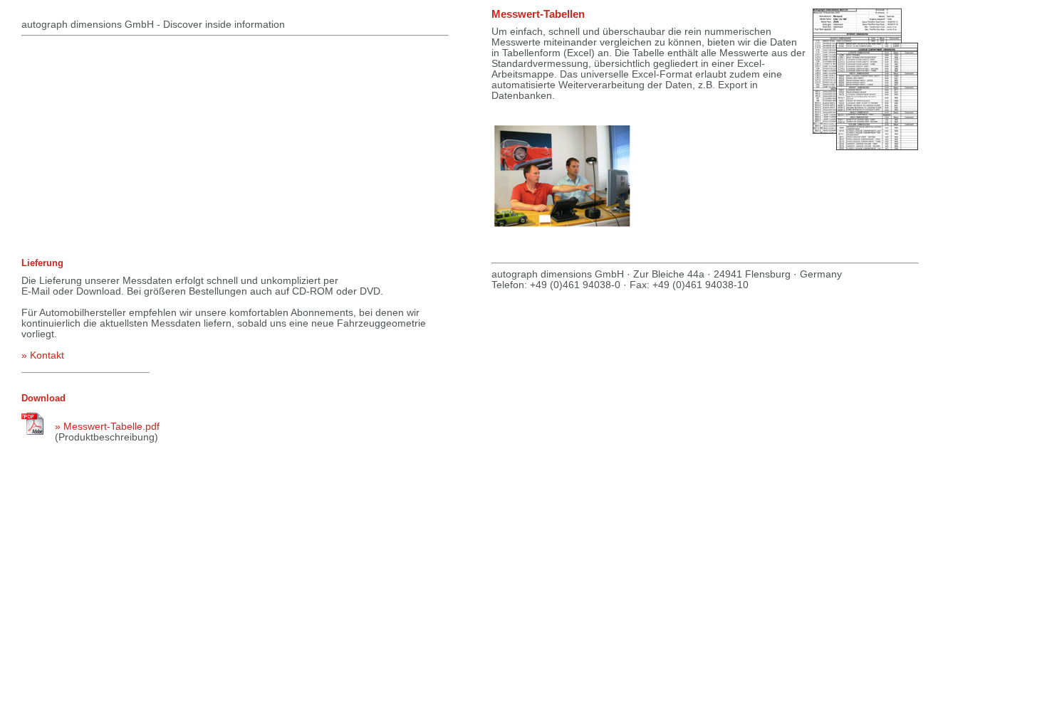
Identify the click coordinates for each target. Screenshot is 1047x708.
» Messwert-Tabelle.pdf (107, 426)
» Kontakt (42, 355)
